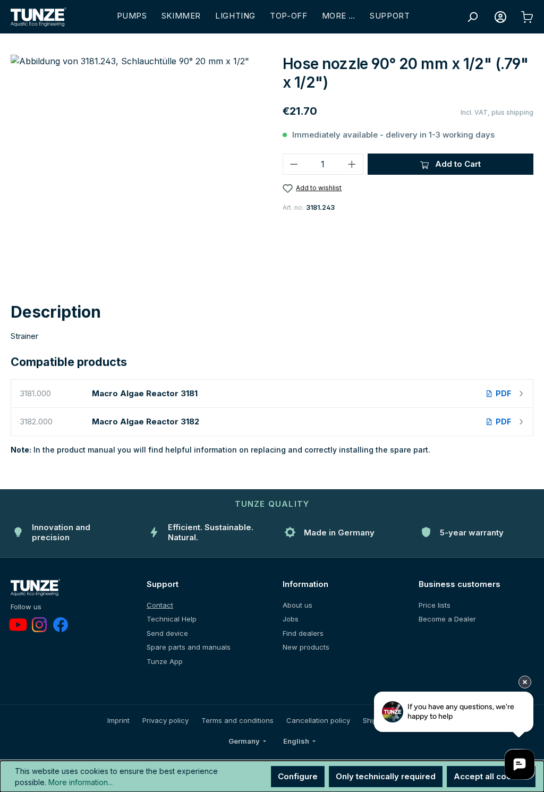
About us (297, 605)
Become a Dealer (447, 619)
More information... (80, 782)
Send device (167, 633)
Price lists (434, 605)
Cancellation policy (318, 720)
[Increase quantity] (352, 164)
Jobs (291, 619)
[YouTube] (18, 624)
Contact (160, 605)
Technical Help (172, 619)
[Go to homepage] (39, 17)
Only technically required (386, 776)
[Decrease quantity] (294, 164)
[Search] (472, 17)
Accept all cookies (491, 776)
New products (306, 647)
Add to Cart (457, 164)
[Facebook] (60, 624)
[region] (136, 169)
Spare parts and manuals (189, 647)
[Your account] (500, 17)
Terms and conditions (237, 720)
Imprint (118, 720)
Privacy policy (165, 720)
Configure (298, 776)
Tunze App (165, 661)
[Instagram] (39, 624)
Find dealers (303, 633)
